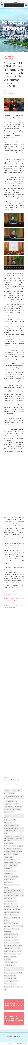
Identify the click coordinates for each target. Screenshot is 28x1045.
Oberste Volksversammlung (12, 912)
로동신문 (20, 846)
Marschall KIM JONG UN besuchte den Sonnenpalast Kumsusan (13, 1004)
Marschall (7, 906)
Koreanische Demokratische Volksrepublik (12, 892)
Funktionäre (8, 849)
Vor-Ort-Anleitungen (10, 978)
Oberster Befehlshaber (11, 915)
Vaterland (7, 959)
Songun (17, 948)
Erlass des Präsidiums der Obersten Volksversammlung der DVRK (12, 838)
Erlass (6, 833)
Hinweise (18, 862)
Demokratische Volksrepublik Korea (13, 816)
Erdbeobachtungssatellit (11, 825)
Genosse (19, 851)
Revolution (7, 945)
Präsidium (7, 929)
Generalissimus (17, 849)
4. (4, 793)
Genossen (7, 854)
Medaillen (15, 906)
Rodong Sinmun (17, 945)
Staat (19, 951)
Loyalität (6, 904)
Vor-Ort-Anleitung (9, 975)
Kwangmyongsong (9, 898)
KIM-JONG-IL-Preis (9, 879)
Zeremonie (19, 987)
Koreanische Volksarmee (11, 895)
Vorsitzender (8, 981)
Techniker (13, 957)
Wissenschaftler (9, 987)
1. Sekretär (7, 790)
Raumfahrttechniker (10, 937)
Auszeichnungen (9, 809)
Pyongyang (15, 929)
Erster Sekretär (8, 843)
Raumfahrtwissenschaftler (12, 943)
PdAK (13, 926)
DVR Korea (7, 820)
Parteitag (7, 926)
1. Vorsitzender (17, 790)
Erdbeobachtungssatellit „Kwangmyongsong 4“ (11, 829)
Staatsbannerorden (10, 954)
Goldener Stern (8, 857)
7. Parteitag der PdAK (10, 801)
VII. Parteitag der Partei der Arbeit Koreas (12, 969)
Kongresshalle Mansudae (11, 885)
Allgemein (7, 56)
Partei (6, 920)
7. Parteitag (10, 793)
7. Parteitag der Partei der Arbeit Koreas (13, 797)
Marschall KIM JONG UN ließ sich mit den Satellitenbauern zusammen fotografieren (14, 1018)
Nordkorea (16, 909)
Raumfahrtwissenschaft (11, 940)
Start (19, 954)
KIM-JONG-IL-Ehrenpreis (11, 876)
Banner (18, 809)
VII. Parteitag (8, 965)
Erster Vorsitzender (10, 846)
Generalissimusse (9, 851)
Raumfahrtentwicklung (11, 934)
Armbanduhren (8, 806)
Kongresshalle (8, 882)
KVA (22, 895)
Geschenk (15, 854)
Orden (6, 918)
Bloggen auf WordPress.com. (14, 1036)
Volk (20, 973)
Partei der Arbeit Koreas (11, 923)
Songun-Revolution (10, 951)
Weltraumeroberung (10, 984)
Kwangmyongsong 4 (10, 901)
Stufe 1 (6, 957)
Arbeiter (15, 804)
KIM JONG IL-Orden (10, 871)
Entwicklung (7, 823)
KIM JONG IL (8, 868)
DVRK (14, 820)
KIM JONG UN (8, 874)
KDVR (6, 865)
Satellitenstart (8, 948)
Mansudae (14, 904)
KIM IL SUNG (13, 865)
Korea (6, 888)
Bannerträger (8, 812)
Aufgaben (18, 806)
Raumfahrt (7, 932)
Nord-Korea (7, 909)
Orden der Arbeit (15, 918)
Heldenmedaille (8, 862)
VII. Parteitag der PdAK (11, 973)
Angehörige (7, 804)
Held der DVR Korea (10, 860)
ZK (5, 989)
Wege (15, 981)
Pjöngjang (20, 926)
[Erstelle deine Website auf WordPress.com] (14, 1)
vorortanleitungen (9, 93)
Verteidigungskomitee (10, 962)
